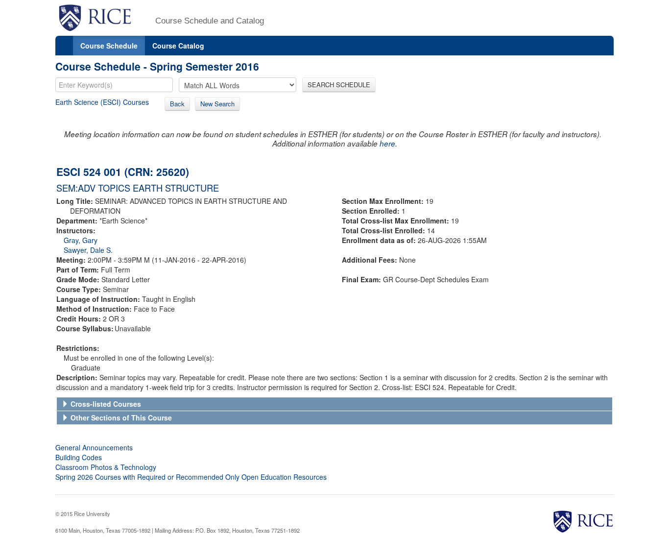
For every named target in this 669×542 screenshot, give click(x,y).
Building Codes (78, 457)
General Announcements (94, 447)
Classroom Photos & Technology (105, 467)
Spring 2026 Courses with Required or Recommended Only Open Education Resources (191, 477)
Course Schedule (109, 45)
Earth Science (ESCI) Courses (102, 102)
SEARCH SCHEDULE (339, 84)
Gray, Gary (80, 240)
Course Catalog (178, 45)
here (387, 143)
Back (177, 103)
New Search (217, 103)
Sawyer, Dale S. (88, 250)
